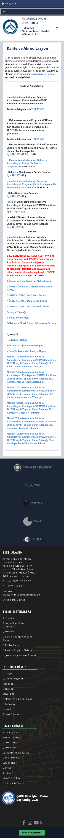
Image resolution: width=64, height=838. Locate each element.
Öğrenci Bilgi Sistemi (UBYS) (19, 655)
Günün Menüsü (11, 757)
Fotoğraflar (9, 704)
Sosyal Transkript (12, 714)
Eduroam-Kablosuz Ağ (15, 752)
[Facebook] (24, 822)
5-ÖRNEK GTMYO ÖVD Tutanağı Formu (28, 306)
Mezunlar (7, 709)
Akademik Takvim (12, 737)
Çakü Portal (9, 747)
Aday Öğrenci (10, 732)
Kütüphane (8, 762)
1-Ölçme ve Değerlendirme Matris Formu (29, 281)
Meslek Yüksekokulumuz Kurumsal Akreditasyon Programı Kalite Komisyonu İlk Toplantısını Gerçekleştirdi (31, 184)
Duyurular (8, 694)
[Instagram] (30, 822)
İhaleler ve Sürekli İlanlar (17, 699)
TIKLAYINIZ (37, 109)
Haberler (7, 683)
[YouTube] (36, 822)
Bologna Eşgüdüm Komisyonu (13, 624)
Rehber (6, 773)
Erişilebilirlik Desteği (14, 600)
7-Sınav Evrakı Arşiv (18, 317)
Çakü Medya (10, 742)
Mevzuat (7, 768)
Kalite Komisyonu (12, 678)
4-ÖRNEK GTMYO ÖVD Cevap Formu (27, 301)
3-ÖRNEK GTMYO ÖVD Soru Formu (26, 295)
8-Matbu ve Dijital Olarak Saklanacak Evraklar (32, 323)
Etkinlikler (7, 689)
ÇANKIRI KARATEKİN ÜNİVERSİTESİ (34, 21)
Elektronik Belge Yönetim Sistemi (17, 638)
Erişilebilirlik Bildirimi (14, 783)
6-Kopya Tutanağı (16, 312)
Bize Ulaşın (8, 618)
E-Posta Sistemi (11, 645)
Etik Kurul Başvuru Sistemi (17, 650)
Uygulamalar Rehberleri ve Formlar (36, 74)
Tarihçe (7, 673)
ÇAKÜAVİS (8, 631)
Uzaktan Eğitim (11, 778)
